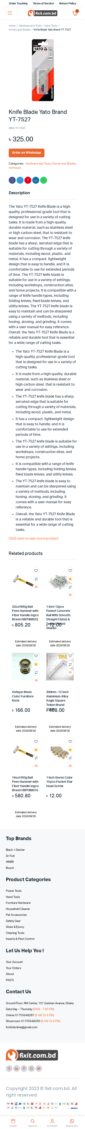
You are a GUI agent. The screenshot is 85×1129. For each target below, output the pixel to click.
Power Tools (14, 891)
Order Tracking (18, 3)
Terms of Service (43, 3)
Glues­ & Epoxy (15, 927)
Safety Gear (13, 921)
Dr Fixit (10, 856)
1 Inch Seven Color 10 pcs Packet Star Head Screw (59, 782)
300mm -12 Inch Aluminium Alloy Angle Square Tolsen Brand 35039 (57, 701)
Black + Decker (15, 850)
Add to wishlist (36, 570)
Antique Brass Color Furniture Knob (23, 696)
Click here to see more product (34, 538)
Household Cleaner (18, 909)
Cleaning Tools (15, 933)
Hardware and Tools (30, 25)
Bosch (10, 868)
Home (12, 25)
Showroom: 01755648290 (33, 1021)
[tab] (41, 193)
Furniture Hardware (18, 903)
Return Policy (67, 3)
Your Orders (13, 968)
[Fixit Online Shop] (42, 13)
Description (19, 193)
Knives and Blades (20, 29)
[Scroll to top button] (78, 1111)
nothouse (15, 167)
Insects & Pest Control (20, 939)
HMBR (10, 862)
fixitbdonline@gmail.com (21, 1027)
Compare (36, 578)
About (10, 974)
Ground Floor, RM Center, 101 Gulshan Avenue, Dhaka (40, 1003)
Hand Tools (50, 25)
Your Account (14, 962)
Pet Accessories (16, 915)
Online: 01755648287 (30, 1015)
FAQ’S (10, 980)
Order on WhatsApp (26, 152)
